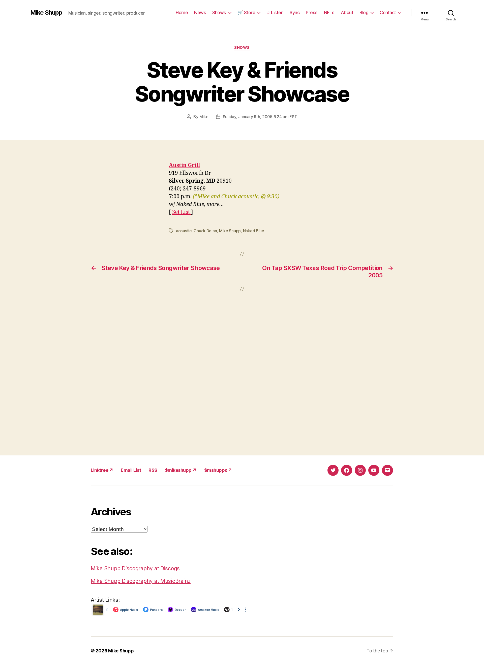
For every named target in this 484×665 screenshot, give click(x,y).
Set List (181, 212)
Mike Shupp (46, 13)
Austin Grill (184, 165)
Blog (363, 12)
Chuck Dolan (205, 230)
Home (182, 12)
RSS (152, 470)
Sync (294, 12)
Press (312, 12)
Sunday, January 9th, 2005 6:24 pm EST (260, 116)
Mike (203, 116)
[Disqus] (242, 372)
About (347, 12)
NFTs (329, 12)
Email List (131, 470)
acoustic (184, 230)
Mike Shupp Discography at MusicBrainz (141, 581)
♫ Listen (274, 12)
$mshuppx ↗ (218, 470)
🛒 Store (246, 12)
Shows (219, 12)
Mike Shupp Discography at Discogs (135, 568)
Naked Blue (253, 230)
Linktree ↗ (102, 470)
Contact (388, 12)
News (200, 12)
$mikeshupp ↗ (181, 470)
